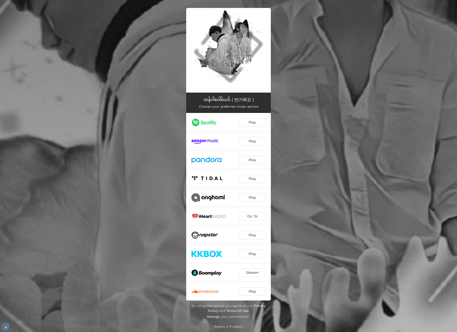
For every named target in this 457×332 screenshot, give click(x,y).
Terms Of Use (237, 311)
